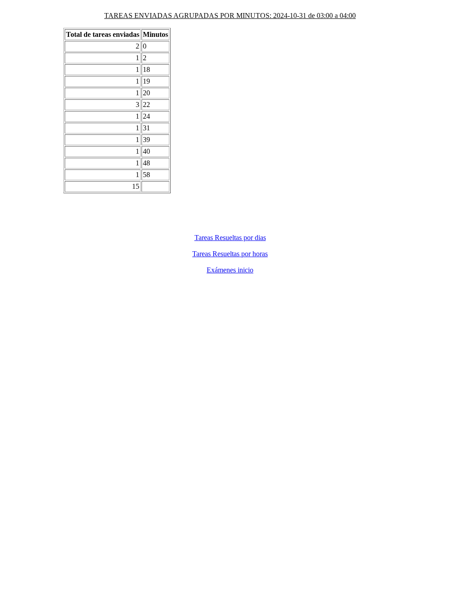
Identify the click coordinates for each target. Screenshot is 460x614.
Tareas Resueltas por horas (230, 254)
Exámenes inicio (230, 270)
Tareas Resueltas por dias (230, 237)
